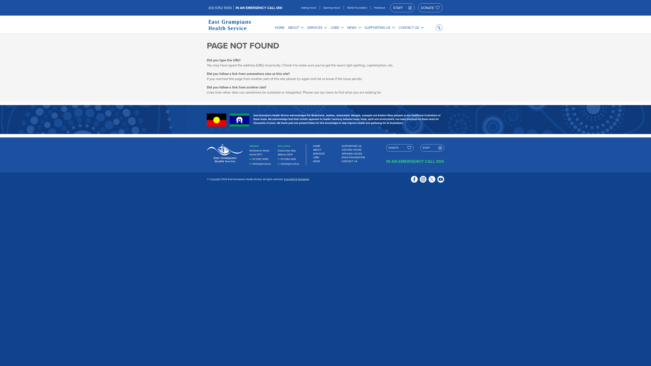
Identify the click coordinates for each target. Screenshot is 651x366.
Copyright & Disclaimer (296, 179)
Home (279, 27)
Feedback (379, 8)
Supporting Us (377, 27)
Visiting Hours (308, 8)
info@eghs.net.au (261, 164)
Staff (398, 7)
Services (314, 27)
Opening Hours (331, 8)
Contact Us (409, 27)
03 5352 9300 (260, 159)
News (352, 27)
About (293, 27)
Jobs (335, 27)
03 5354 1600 (288, 159)
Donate (427, 7)
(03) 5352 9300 (220, 7)
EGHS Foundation (357, 8)
